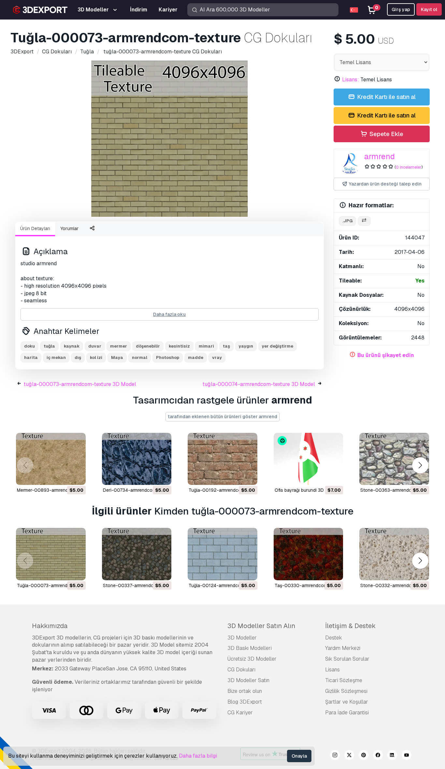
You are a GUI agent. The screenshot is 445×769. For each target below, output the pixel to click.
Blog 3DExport (244, 701)
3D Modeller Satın (248, 680)
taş (226, 346)
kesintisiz (179, 346)
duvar (94, 346)
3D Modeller (242, 637)
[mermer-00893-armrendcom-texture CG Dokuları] (51, 459)
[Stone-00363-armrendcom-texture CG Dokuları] (394, 459)
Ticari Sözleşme (343, 680)
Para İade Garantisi (347, 712)
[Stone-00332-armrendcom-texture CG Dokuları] (394, 554)
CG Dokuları (241, 669)
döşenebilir (148, 346)
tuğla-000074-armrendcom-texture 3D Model (259, 384)
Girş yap (401, 9)
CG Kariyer (240, 712)
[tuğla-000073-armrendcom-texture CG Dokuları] (51, 554)
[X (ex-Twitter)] (349, 755)
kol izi (96, 357)
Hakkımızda (49, 626)
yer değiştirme (277, 346)
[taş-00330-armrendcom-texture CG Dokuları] (308, 554)
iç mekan (56, 357)
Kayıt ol (429, 9)
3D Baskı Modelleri (249, 648)
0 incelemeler (409, 167)
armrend (379, 156)
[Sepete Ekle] (63, 475)
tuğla (49, 346)
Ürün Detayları (35, 228)
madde (195, 357)
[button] (420, 465)
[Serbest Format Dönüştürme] (364, 221)
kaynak (71, 346)
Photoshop (167, 357)
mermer (118, 346)
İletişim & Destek (350, 626)
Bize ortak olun (244, 691)
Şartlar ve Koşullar (346, 701)
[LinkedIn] (392, 755)
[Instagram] (334, 755)
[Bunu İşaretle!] (76, 475)
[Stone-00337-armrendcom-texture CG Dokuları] (137, 554)
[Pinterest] (363, 755)
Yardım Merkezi (342, 648)
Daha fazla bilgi (198, 755)
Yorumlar (69, 228)
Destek (333, 637)
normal (139, 357)
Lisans (332, 669)
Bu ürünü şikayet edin (385, 355)
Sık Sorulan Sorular (347, 658)
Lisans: (350, 79)
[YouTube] (406, 755)
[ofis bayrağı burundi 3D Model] (308, 459)
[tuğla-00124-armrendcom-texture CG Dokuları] (222, 554)
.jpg (347, 221)
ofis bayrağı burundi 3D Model (306, 490)
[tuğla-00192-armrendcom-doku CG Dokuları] (222, 459)
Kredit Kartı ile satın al (386, 97)
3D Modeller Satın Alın (261, 626)
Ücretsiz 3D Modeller (252, 658)
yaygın (246, 346)
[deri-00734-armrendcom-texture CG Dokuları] (137, 459)
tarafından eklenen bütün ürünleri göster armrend (222, 416)
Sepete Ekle (385, 134)
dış (78, 357)
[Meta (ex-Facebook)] (377, 755)
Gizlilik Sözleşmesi (346, 691)
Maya (117, 357)
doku (29, 346)
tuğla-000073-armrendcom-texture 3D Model (80, 384)
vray (217, 357)
